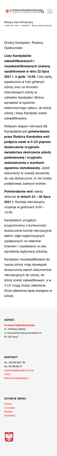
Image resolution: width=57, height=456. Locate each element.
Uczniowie (9, 407)
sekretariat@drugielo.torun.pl (19, 370)
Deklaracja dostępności (16, 378)
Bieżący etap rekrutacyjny (18, 22)
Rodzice (8, 411)
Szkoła (8, 403)
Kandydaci (26, 25)
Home (17, 25)
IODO (7, 374)
